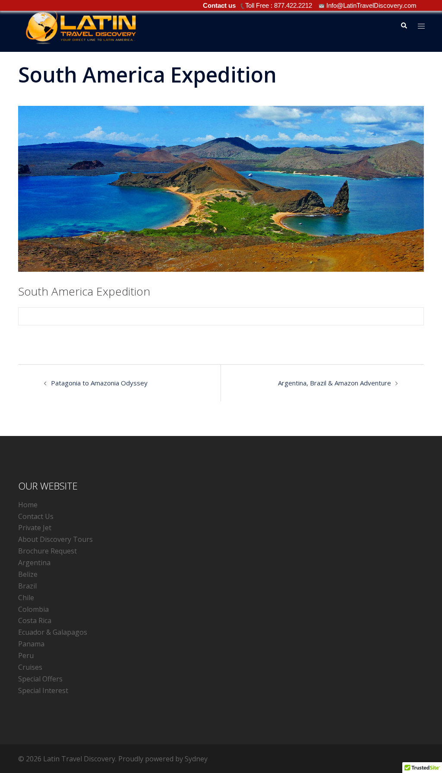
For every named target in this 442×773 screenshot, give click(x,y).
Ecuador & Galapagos (52, 632)
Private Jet (34, 527)
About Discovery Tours (55, 539)
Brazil (27, 586)
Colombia (33, 609)
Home (28, 504)
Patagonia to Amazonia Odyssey (99, 383)
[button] (403, 25)
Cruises (30, 667)
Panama (31, 644)
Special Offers (40, 679)
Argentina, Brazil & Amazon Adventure (334, 383)
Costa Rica (34, 620)
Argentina (34, 562)
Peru (26, 655)
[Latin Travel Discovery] (81, 25)
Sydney (196, 758)
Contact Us (36, 516)
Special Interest (43, 690)
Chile (26, 597)
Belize (28, 574)
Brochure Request (47, 551)
